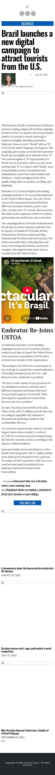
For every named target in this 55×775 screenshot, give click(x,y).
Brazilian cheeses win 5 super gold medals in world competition (26, 650)
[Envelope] (33, 13)
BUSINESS (28, 23)
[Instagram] (27, 13)
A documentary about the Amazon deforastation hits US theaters (27, 570)
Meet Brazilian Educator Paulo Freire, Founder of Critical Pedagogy (25, 732)
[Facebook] (21, 13)
